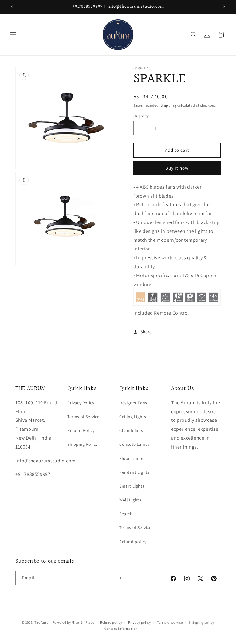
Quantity (141, 116)
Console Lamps (134, 444)
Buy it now (177, 168)
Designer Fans (133, 403)
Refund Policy (81, 430)
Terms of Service (83, 416)
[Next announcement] (224, 7)
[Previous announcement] (12, 7)
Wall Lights (130, 500)
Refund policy (133, 541)
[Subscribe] (119, 578)
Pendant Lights (134, 472)
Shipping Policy (82, 444)
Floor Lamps (131, 458)
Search (126, 513)
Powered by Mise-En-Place (73, 622)
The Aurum (43, 622)
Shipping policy (201, 622)
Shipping (168, 105)
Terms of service (170, 622)
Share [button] (146, 332)
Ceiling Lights (132, 416)
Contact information (121, 628)
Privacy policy (139, 622)
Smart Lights (131, 486)
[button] (13, 34)
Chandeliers (131, 430)
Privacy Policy (80, 403)
